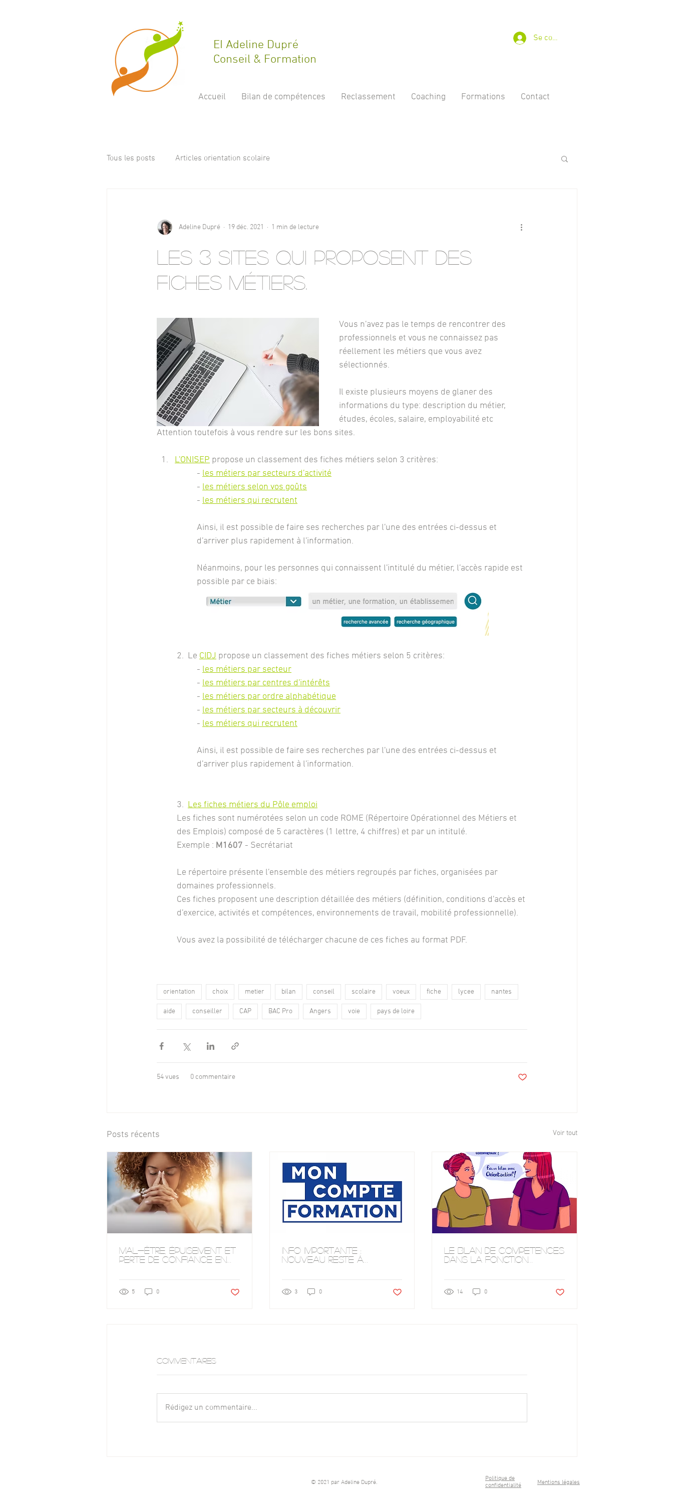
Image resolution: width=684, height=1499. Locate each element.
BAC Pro (280, 1011)
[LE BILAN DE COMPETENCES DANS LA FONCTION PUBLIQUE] (504, 1192)
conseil (323, 992)
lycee (466, 992)
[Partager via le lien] (235, 1046)
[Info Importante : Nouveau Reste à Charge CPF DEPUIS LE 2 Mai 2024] (342, 1192)
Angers (320, 1011)
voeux (401, 992)
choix (220, 992)
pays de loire (396, 1011)
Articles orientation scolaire (222, 158)
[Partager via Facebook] (161, 1046)
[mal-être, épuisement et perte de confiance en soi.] (179, 1192)
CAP (245, 1011)
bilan (288, 992)
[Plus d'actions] (521, 227)
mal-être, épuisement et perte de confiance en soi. (177, 1255)
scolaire (364, 992)
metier (254, 992)
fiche (434, 992)
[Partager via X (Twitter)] (186, 1046)
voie (354, 1011)
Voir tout (565, 1133)
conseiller (207, 1011)
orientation (179, 992)
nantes (501, 992)
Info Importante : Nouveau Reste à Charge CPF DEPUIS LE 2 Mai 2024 (336, 1255)
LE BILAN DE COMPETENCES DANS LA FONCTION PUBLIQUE (504, 1255)
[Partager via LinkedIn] (210, 1046)
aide (169, 1011)
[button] (564, 158)
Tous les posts (131, 158)
